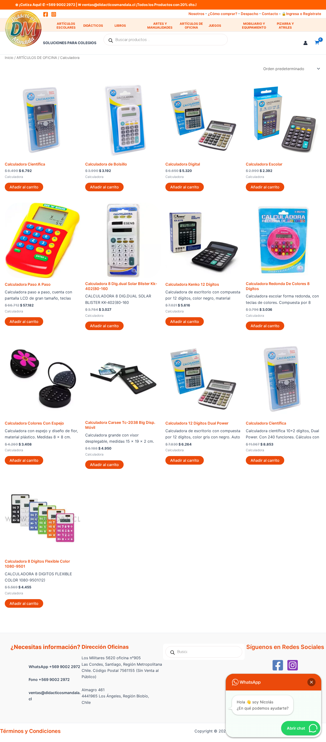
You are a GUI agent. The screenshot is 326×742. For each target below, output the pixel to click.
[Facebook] (278, 665)
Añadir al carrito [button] (24, 187)
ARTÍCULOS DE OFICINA (191, 25)
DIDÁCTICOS (93, 25)
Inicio (9, 58)
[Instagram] (53, 14)
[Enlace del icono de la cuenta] (305, 43)
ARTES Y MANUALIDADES (160, 25)
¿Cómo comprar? (222, 13)
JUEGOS (215, 25)
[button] (311, 682)
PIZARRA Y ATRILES (285, 25)
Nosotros (196, 13)
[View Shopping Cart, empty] (316, 43)
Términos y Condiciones (30, 731)
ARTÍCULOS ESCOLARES (66, 25)
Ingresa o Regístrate (303, 13)
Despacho (249, 13)
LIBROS (120, 25)
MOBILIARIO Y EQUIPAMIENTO (254, 25)
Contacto (270, 13)
